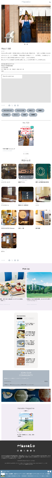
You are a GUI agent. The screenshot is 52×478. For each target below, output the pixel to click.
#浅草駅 (33, 114)
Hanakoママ (41, 463)
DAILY (19, 318)
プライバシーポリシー (17, 384)
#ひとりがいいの (8, 110)
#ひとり (16, 114)
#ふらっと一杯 (20, 110)
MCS (46, 463)
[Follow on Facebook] (21, 450)
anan (5, 463)
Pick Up (26, 269)
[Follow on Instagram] (18, 450)
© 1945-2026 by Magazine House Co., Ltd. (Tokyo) (26, 460)
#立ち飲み (6, 114)
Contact (19, 458)
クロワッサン (18, 463)
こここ (44, 463)
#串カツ (31, 110)
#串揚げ (40, 110)
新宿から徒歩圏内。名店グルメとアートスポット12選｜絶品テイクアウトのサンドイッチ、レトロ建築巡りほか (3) (28, 474)
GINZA (21, 463)
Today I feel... (6, 471)
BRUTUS (8, 463)
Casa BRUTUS (12, 463)
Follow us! (26, 399)
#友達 (24, 114)
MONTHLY (31, 318)
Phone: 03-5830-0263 (7, 65)
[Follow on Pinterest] (27, 450)
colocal (37, 463)
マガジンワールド (21, 464)
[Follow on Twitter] (24, 450)
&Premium (31, 463)
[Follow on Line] (30, 450)
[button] (24, 44)
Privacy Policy (30, 464)
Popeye (27, 463)
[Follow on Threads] (34, 450)
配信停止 (46, 381)
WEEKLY (25, 318)
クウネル (24, 463)
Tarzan (34, 463)
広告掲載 (26, 464)
